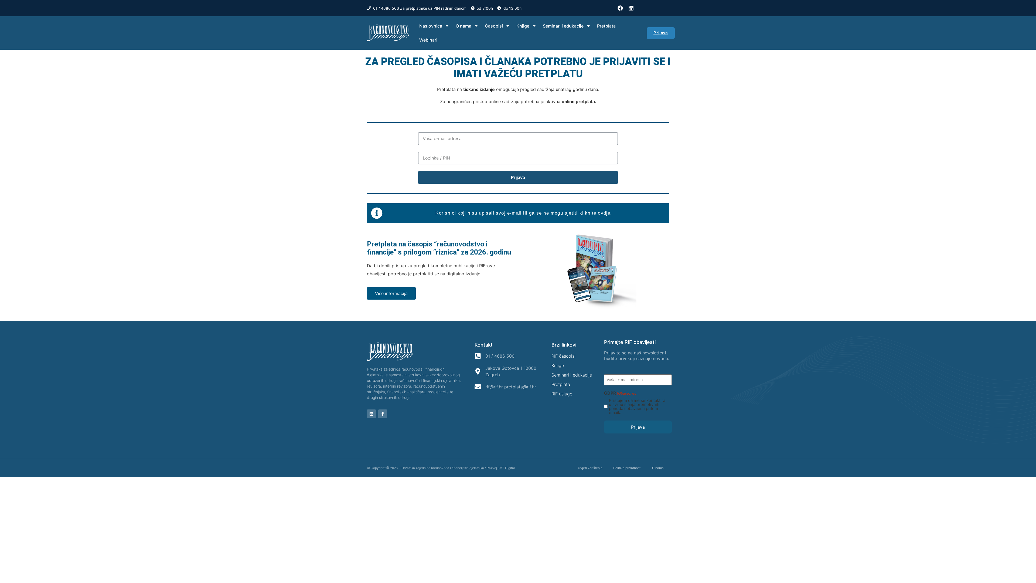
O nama (463, 26)
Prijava (638, 427)
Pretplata (606, 26)
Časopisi (494, 26)
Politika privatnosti (627, 468)
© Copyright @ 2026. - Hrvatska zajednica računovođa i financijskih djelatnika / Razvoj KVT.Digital (441, 468)
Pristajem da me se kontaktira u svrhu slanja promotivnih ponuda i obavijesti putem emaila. (637, 406)
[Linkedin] (631, 8)
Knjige (522, 26)
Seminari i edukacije (563, 26)
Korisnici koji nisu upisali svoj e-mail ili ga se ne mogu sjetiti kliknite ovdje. (523, 213)
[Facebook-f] (382, 413)
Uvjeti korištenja (590, 468)
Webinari (428, 40)
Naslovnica (430, 26)
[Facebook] (620, 8)
